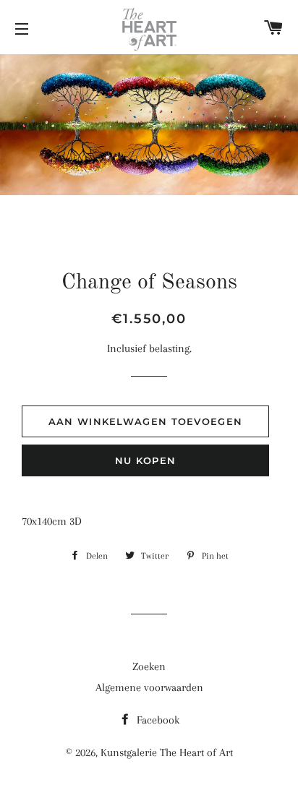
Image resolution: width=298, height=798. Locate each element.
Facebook (156, 719)
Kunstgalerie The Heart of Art (167, 752)
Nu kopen (145, 460)
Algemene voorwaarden (149, 687)
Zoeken (149, 666)
